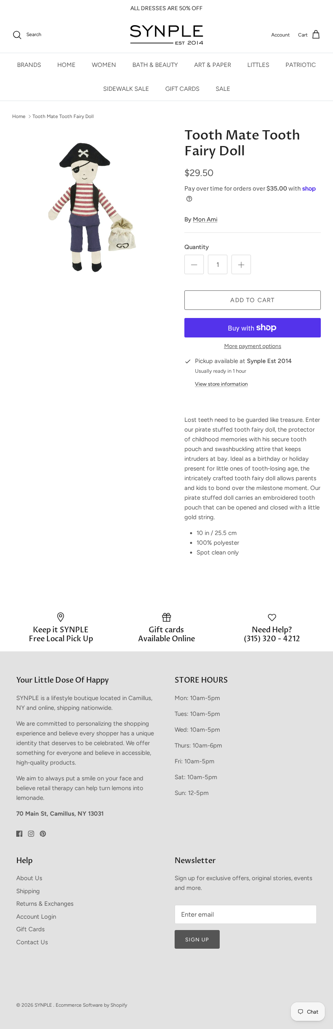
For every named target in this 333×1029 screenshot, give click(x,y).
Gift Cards (30, 929)
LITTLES (258, 65)
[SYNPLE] (166, 35)
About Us (29, 878)
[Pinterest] (43, 834)
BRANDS (29, 65)
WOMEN (104, 65)
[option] (89, 205)
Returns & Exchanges (45, 903)
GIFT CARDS (182, 88)
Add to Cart (252, 300)
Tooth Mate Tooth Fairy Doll (63, 116)
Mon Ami (205, 219)
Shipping (28, 891)
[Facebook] (19, 834)
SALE (223, 88)
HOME (66, 65)
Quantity (196, 247)
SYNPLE (44, 1005)
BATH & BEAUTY (155, 65)
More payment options (252, 346)
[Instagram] (31, 834)
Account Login (36, 916)
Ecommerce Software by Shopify (91, 1005)
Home (19, 116)
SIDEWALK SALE (126, 88)
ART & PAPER (212, 65)
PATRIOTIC (300, 65)
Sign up (197, 940)
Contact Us (32, 942)
